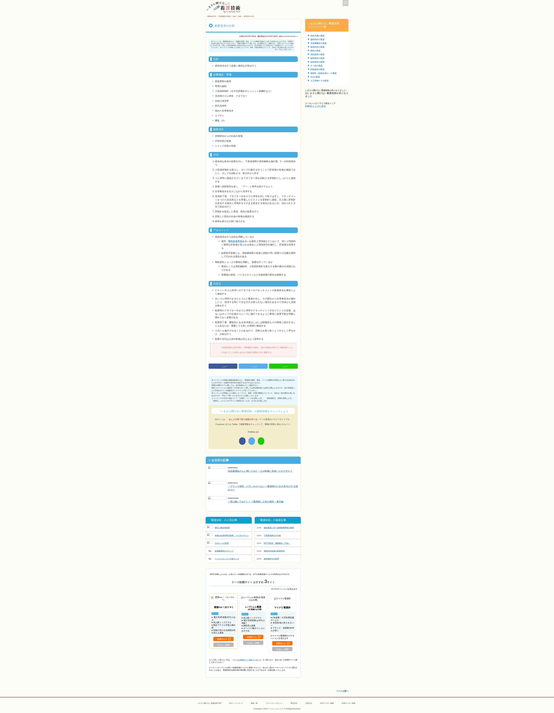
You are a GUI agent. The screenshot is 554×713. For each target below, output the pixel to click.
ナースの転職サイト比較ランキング (247, 660)
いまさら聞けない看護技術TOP (209, 703)
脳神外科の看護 (317, 39)
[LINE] (261, 441)
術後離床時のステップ (221, 551)
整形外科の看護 (317, 47)
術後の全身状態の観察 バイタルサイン (232, 535)
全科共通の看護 (317, 36)
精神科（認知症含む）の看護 (323, 73)
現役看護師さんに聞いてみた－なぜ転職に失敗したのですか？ (260, 471)
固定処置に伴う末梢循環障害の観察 (275, 528)
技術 (234, 16)
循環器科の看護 (317, 58)
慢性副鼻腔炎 (235, 241)
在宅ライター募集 (327, 703)
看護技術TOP (211, 16)
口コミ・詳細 (223, 645)
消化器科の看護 (317, 54)
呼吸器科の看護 (317, 69)
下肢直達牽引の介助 (269, 535)
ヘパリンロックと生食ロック (223, 559)
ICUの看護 (315, 77)
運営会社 (294, 703)
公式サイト (222, 639)
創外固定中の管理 (268, 559)
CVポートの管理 (222, 543)
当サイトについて (236, 703)
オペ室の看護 (316, 66)
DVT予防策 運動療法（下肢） (273, 543)
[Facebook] (242, 441)
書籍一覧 (254, 703)
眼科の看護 (315, 51)
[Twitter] (251, 441)
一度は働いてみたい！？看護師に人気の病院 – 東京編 (255, 501)
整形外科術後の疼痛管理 (271, 551)
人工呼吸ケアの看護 (319, 81)
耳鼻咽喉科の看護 (224, 16)
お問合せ (308, 703)
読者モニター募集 (348, 703)
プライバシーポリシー (274, 703)
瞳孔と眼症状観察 (222, 528)
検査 (239, 16)
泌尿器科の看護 (317, 62)
